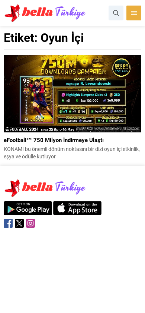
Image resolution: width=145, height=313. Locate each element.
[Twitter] (19, 223)
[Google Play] (28, 211)
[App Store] (77, 211)
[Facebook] (8, 223)
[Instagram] (30, 223)
